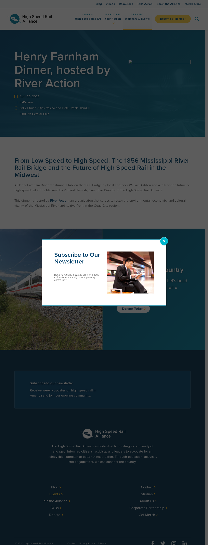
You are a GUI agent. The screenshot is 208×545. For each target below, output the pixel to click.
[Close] (164, 241)
